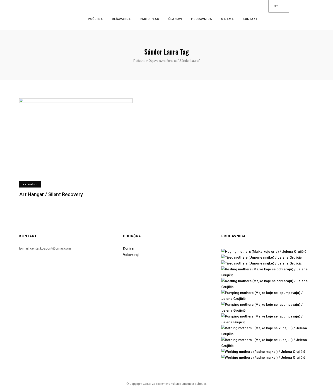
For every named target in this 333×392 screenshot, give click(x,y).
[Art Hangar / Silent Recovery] (76, 141)
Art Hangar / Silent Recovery (51, 194)
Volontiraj (131, 255)
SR (276, 6)
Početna (139, 61)
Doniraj (129, 248)
